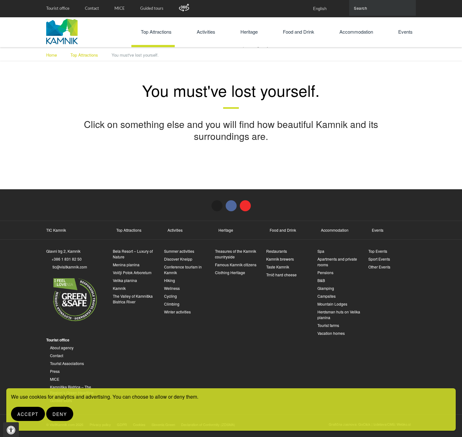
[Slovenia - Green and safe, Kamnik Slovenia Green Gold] (74, 298)
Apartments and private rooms (337, 261)
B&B (321, 280)
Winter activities (177, 311)
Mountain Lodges (332, 304)
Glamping (325, 288)
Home (51, 55)
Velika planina (125, 280)
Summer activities (179, 251)
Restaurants (276, 251)
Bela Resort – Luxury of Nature (133, 253)
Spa (320, 251)
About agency (62, 347)
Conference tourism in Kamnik (183, 269)
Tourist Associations (67, 363)
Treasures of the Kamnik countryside (235, 253)
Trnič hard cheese (281, 274)
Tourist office (57, 9)
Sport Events (379, 259)
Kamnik (119, 288)
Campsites (326, 296)
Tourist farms (328, 325)
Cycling (170, 296)
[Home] (62, 31)
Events (405, 31)
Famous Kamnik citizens (235, 264)
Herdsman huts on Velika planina (338, 314)
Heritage (249, 31)
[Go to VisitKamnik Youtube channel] (245, 205)
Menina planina (126, 264)
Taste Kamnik (277, 266)
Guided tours (151, 9)
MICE (119, 9)
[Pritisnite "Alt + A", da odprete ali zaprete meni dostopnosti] (11, 429)
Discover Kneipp (178, 259)
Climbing (171, 304)
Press (55, 371)
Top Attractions (156, 31)
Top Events (377, 251)
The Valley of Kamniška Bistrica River (133, 298)
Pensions (325, 272)
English (320, 8)
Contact (92, 9)
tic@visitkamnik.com (69, 266)
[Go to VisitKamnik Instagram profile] (217, 205)
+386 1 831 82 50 (67, 259)
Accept (28, 414)
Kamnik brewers (280, 259)
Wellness (172, 288)
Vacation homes (331, 333)
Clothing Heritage (230, 272)
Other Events (379, 266)
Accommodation (356, 31)
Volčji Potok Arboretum (132, 272)
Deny (59, 414)
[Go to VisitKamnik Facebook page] (231, 205)
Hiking (169, 280)
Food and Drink (298, 31)
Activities (206, 31)
